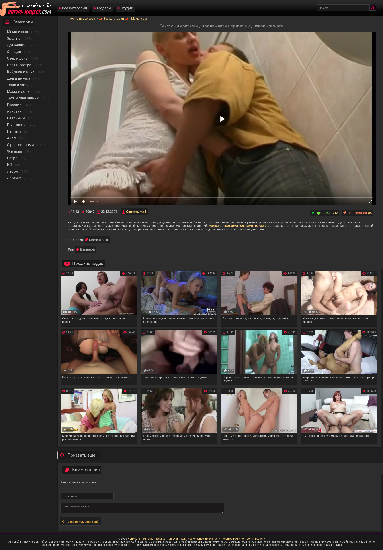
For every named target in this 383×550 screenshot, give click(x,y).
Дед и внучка (18, 78)
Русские (14, 105)
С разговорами (20, 144)
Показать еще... (83, 455)
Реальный (16, 118)
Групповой (16, 124)
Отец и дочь (17, 58)
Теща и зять (17, 85)
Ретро (12, 158)
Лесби (12, 171)
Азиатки (14, 111)
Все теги (260, 538)
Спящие (14, 51)
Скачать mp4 (136, 212)
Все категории (74, 8)
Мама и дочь (18, 91)
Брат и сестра (19, 65)
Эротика (14, 178)
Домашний (17, 45)
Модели (104, 8)
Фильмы (14, 151)
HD (9, 164)
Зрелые (13, 38)
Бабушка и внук (20, 71)
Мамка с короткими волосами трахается (238, 225)
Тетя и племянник (23, 98)
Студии (127, 8)
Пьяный (14, 131)
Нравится (322, 213)
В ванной (87, 249)
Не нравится (356, 213)
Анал (11, 138)
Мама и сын (17, 31)
